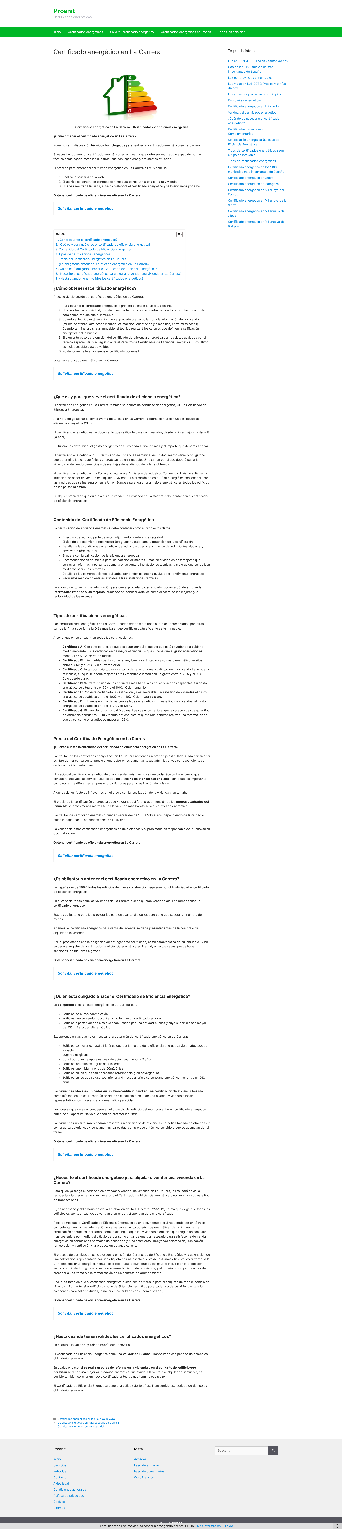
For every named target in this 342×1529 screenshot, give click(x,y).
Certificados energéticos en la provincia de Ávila (86, 1418)
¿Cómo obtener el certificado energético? (87, 240)
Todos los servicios (231, 32)
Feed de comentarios (149, 1471)
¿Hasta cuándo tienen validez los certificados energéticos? (101, 278)
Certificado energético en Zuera (251, 178)
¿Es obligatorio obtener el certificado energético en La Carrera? (104, 264)
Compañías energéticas (245, 100)
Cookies (59, 1501)
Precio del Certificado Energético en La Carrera (92, 259)
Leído (229, 1526)
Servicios (59, 1465)
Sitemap (59, 1508)
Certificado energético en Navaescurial (81, 1426)
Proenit (64, 10)
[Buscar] (273, 1450)
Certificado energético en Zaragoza (253, 184)
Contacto (59, 1477)
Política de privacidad (68, 1495)
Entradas (59, 1471)
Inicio (57, 32)
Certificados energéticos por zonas (186, 32)
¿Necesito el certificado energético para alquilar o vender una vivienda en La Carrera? (120, 273)
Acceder (140, 1459)
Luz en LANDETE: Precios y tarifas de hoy (258, 61)
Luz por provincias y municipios (250, 77)
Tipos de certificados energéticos (252, 161)
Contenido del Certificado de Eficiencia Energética (95, 249)
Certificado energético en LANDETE (253, 106)
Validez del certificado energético (252, 112)
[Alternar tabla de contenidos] (178, 234)
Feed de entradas (147, 1465)
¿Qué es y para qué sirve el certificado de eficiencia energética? (104, 244)
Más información (209, 1526)
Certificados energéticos (85, 32)
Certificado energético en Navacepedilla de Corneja (88, 1422)
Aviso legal (61, 1483)
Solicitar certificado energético (132, 32)
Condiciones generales (69, 1489)
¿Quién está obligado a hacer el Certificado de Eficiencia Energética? (107, 269)
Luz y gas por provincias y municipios (254, 94)
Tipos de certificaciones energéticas (84, 254)
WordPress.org (144, 1477)
